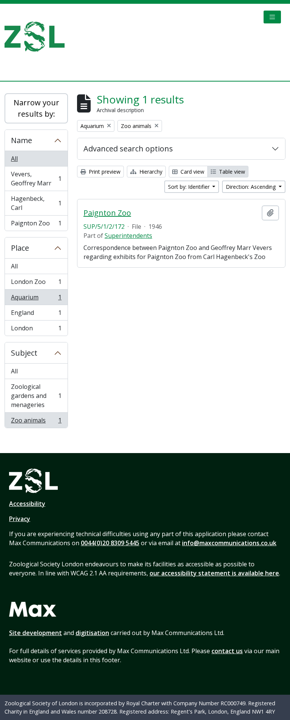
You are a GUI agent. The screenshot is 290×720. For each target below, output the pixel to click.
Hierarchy (150, 171)
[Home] (38, 37)
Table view (231, 171)
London (36, 330)
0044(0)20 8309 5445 (110, 543)
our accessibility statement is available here (214, 573)
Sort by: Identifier (189, 186)
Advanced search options (128, 148)
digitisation (92, 633)
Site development (35, 633)
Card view (191, 171)
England (36, 314)
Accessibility (27, 504)
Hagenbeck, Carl (36, 203)
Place (20, 248)
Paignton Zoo (36, 225)
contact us (227, 651)
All (14, 158)
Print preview (103, 171)
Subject (24, 353)
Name (21, 140)
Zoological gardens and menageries (36, 395)
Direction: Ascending (251, 186)
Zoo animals (36, 422)
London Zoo (36, 284)
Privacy (19, 519)
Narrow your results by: (36, 108)
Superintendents (128, 235)
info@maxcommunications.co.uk (229, 543)
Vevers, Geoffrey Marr (36, 178)
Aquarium (36, 299)
